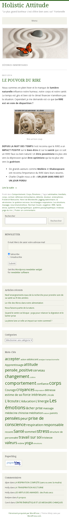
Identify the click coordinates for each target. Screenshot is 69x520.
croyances (25, 389)
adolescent (32, 359)
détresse (50, 390)
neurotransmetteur (18, 205)
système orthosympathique (20, 207)
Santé (58, 205)
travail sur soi (30, 437)
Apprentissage (14, 365)
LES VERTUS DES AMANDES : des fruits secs (34, 492)
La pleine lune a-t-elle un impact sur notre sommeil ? (28, 320)
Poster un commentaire (25, 210)
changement (17, 376)
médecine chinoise (16, 413)
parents (54, 413)
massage (5, 205)
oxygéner (47, 205)
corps (4, 197)
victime (21, 443)
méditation (36, 413)
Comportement (18, 194)
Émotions (36, 194)
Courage (10, 390)
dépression (39, 390)
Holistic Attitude (25, 5)
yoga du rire (7, 210)
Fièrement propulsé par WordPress (24, 513)
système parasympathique (44, 207)
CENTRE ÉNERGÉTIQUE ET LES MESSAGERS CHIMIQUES (39, 502)
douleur (47, 197)
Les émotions (59, 202)
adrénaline (52, 194)
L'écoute (12, 401)
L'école (50, 394)
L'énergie (42, 401)
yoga (29, 442)
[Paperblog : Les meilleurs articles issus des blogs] (13, 465)
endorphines (57, 197)
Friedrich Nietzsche (10, 199)
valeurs (11, 442)
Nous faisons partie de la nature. (20, 308)
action (23, 359)
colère (32, 377)
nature (46, 413)
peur (24, 418)
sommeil (30, 432)
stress (4, 207)
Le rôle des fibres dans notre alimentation (24, 303)
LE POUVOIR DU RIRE (21, 80)
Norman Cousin (35, 205)
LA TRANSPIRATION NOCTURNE (29, 487)
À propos (21, 497)
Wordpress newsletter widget (28, 269)
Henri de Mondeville (29, 199)
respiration (34, 425)
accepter (12, 358)
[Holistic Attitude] (35, 58)
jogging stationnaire (47, 199)
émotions (37, 443)
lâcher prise (34, 408)
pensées (12, 418)
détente (39, 197)
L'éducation (27, 401)
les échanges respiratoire (41, 202)
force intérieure (34, 395)
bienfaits (62, 194)
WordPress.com (34, 516)
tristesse (60, 207)
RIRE (53, 205)
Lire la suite (9, 187)
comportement (20, 383)
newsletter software (20, 272)
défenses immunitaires (25, 197)
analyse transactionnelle (49, 359)
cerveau (39, 370)
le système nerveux (21, 202)
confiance (43, 384)
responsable (54, 424)
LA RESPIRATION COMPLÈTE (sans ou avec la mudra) (38, 482)
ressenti (9, 431)
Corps (28, 194)
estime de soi (13, 395)
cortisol (11, 197)
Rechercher (10, 216)
